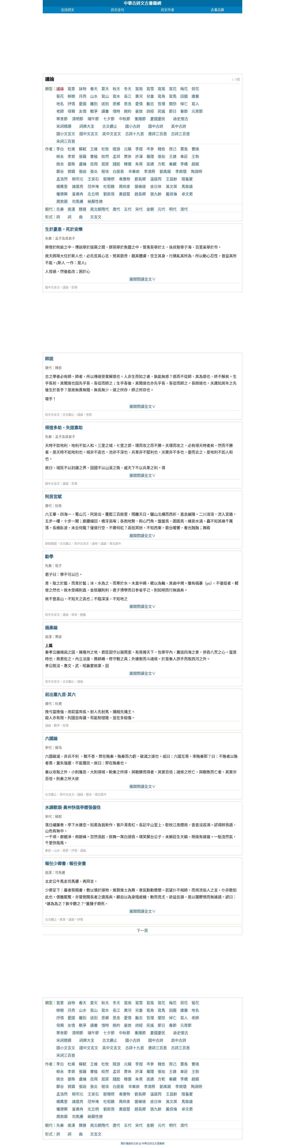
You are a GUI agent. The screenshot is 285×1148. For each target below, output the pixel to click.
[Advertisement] (142, 42)
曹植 (94, 157)
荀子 (58, 566)
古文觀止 (109, 126)
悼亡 (184, 104)
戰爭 (94, 111)
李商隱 (181, 172)
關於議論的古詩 (129, 1143)
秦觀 (173, 164)
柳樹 (71, 96)
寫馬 (173, 96)
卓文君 (187, 194)
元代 (161, 209)
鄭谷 (60, 172)
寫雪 (150, 89)
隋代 (105, 209)
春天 (94, 89)
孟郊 (116, 157)
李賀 (71, 157)
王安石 (93, 179)
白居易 (118, 172)
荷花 (195, 89)
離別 (94, 104)
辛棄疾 (134, 172)
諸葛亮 (77, 187)
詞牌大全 (86, 126)
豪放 (139, 111)
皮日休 (155, 187)
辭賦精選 (51, 543)
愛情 (139, 104)
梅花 (184, 89)
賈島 (184, 149)
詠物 (82, 89)
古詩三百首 (180, 134)
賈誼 (58, 637)
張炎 (94, 172)
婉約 (127, 111)
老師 (60, 111)
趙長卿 (140, 194)
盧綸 (82, 164)
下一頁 (142, 931)
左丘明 (93, 194)
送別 (105, 104)
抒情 (71, 104)
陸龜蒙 (187, 179)
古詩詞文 (67, 10)
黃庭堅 (124, 194)
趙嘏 (195, 164)
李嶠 (184, 164)
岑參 (150, 149)
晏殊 (71, 164)
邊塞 (195, 96)
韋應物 (124, 179)
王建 (173, 157)
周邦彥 (124, 187)
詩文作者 (167, 10)
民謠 (161, 111)
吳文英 (171, 187)
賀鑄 (71, 172)
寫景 (71, 89)
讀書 (105, 111)
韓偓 (127, 164)
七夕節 (109, 119)
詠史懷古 (180, 119)
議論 (65, 287)
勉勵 (83, 614)
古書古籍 (217, 10)
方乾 (161, 164)
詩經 (150, 111)
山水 (94, 96)
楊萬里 (62, 187)
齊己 (173, 149)
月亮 (82, 96)
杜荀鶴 (109, 187)
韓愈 (161, 149)
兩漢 (71, 209)
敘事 (63, 919)
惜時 (116, 111)
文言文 (95, 217)
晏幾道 (140, 187)
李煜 (139, 149)
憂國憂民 (157, 119)
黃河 (139, 96)
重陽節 (140, 119)
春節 (184, 111)
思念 (127, 104)
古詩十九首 (134, 134)
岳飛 (94, 164)
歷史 (89, 794)
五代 (127, 209)
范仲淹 (93, 187)
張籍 (82, 157)
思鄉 (116, 104)
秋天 (116, 89)
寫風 (161, 89)
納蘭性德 (95, 202)
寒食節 (62, 119)
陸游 (116, 149)
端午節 (93, 119)
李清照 (149, 172)
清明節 (77, 119)
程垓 (105, 172)
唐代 (116, 209)
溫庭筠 (155, 179)
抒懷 (80, 919)
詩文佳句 (117, 10)
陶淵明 (196, 172)
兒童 (150, 96)
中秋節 (124, 119)
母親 (71, 111)
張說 (82, 172)
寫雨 (139, 89)
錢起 (116, 164)
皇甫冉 (77, 194)
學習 (74, 614)
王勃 (195, 157)
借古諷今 (115, 543)
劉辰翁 (109, 194)
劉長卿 (140, 179)
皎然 (105, 157)
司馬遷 (77, 202)
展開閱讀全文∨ (142, 279)
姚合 (60, 164)
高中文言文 (111, 134)
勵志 (150, 104)
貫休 (127, 157)
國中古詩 (155, 126)
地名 (60, 104)
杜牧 (105, 149)
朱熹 (139, 164)
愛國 (82, 104)
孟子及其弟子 (65, 238)
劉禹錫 (165, 172)
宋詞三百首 (65, 141)
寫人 (195, 104)
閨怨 (173, 104)
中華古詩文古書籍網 (142, 3)
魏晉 (82, 209)
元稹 (127, 149)
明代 (173, 209)
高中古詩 (178, 126)
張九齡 (155, 194)
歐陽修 (109, 179)
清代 (184, 209)
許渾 (139, 157)
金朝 (150, 209)
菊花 (60, 96)
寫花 (173, 89)
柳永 (60, 157)
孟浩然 (62, 179)
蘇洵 (58, 747)
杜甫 (71, 149)
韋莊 (184, 157)
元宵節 (197, 111)
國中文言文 (88, 134)
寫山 (105, 96)
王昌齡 (171, 179)
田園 (184, 96)
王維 (94, 149)
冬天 (127, 89)
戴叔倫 (171, 194)
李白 (60, 149)
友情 (82, 111)
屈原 (105, 164)
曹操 (195, 149)
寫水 (116, 96)
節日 (173, 111)
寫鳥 (161, 96)
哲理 (161, 104)
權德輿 (62, 194)
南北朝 (95, 209)
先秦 (60, 209)
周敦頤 (62, 202)
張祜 (161, 157)
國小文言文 (65, 134)
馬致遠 (187, 187)
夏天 (105, 89)
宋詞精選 (63, 126)
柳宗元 (77, 179)
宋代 (139, 209)
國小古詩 (132, 126)
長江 (127, 96)
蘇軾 (82, 149)
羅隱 (150, 157)
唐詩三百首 (157, 134)
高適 (150, 164)
